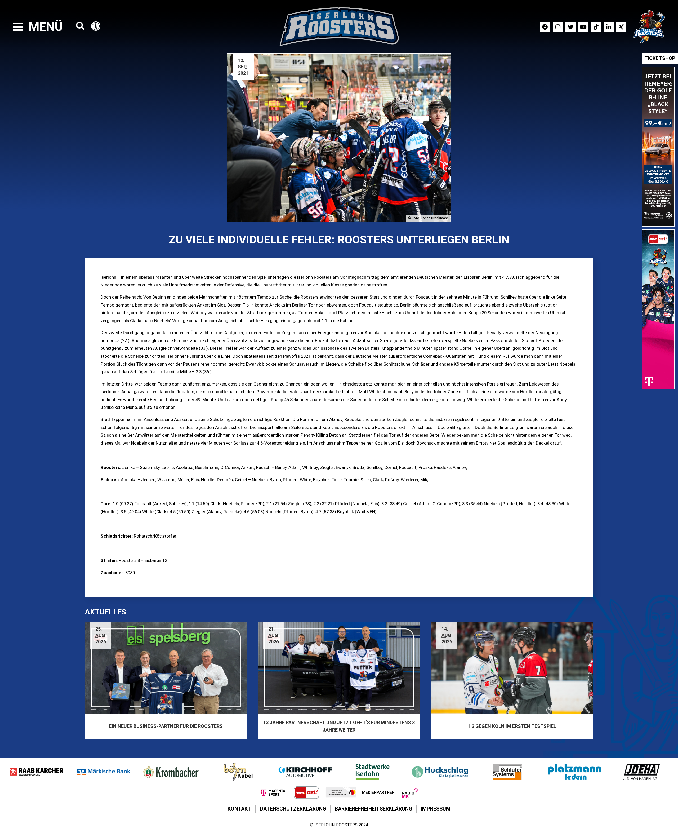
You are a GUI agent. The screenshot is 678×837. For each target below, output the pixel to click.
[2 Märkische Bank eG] (103, 772)
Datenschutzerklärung (293, 809)
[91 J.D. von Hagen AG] (641, 772)
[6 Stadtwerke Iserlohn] (372, 772)
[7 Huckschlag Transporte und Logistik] (440, 772)
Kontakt (239, 809)
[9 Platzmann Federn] (574, 772)
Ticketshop (659, 58)
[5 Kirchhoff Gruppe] (305, 772)
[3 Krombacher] (170, 772)
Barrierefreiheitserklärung (373, 809)
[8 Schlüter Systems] (507, 772)
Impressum (435, 809)
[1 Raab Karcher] (36, 772)
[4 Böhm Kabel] (238, 772)
